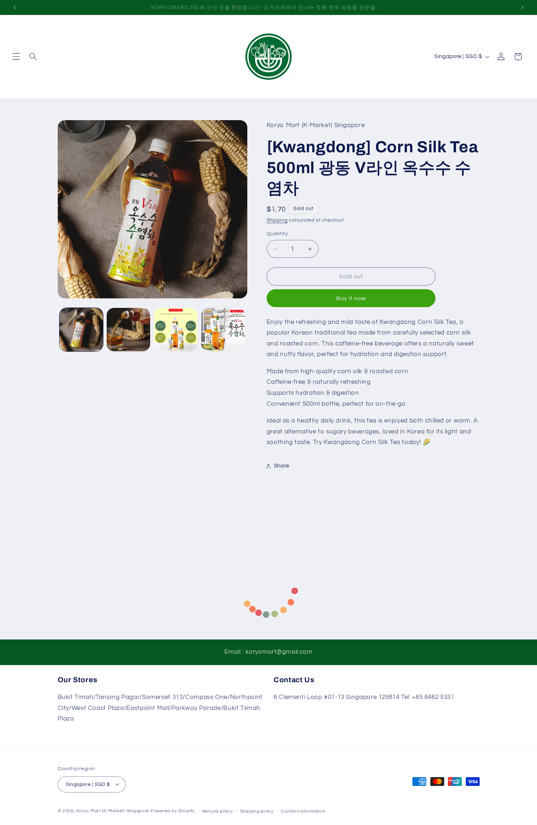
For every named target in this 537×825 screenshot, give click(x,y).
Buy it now (351, 298)
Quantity (277, 233)
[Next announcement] (522, 7)
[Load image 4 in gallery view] (223, 329)
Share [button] (281, 466)
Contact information (303, 811)
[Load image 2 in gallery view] (128, 329)
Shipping (277, 220)
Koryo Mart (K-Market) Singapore (112, 811)
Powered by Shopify (173, 811)
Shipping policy (257, 811)
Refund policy (217, 811)
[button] (16, 56)
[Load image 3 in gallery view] (176, 329)
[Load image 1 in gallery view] (81, 329)
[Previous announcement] (15, 7)
